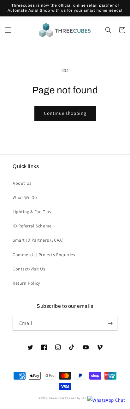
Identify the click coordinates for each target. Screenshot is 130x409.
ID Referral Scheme (32, 226)
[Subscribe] (110, 323)
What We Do (25, 197)
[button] (8, 30)
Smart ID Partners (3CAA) (38, 240)
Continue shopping (65, 113)
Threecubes (56, 398)
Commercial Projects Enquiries (44, 254)
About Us (22, 183)
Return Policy (26, 283)
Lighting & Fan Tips (32, 211)
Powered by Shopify (78, 398)
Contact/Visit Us (29, 269)
